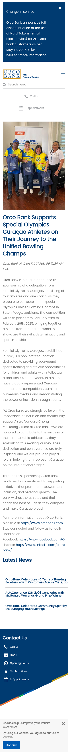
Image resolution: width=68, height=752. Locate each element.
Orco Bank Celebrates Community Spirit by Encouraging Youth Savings (36, 607)
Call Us (34, 96)
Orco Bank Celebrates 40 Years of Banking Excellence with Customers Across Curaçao (36, 581)
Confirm (11, 745)
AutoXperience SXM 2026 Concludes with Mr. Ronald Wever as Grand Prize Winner (34, 594)
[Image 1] (21, 74)
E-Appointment (34, 108)
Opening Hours (19, 663)
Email (13, 655)
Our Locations (18, 671)
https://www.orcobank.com (42, 523)
